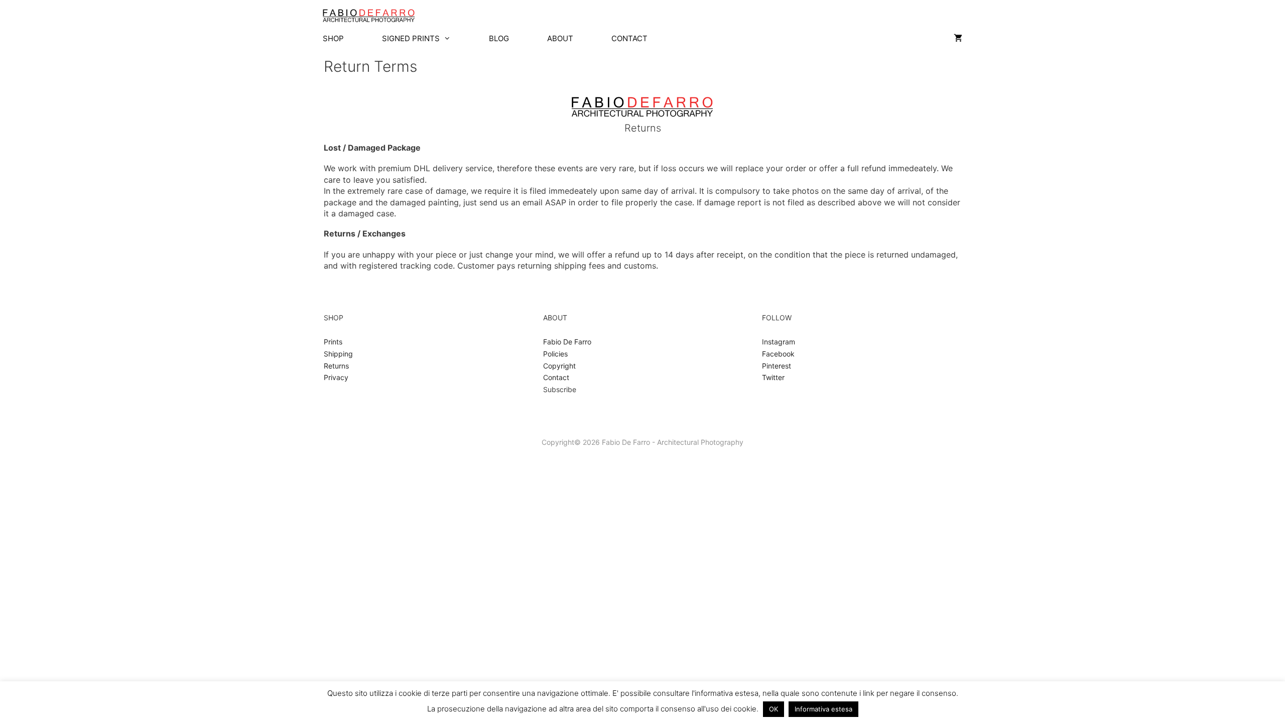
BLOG (499, 38)
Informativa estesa (823, 709)
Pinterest (776, 366)
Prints (333, 341)
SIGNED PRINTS (411, 38)
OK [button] (773, 709)
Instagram (778, 341)
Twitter (773, 377)
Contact (556, 377)
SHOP (333, 38)
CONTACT (629, 38)
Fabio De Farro (567, 341)
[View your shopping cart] (958, 38)
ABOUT (560, 38)
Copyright (559, 366)
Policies (555, 353)
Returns (336, 366)
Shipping (338, 353)
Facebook (778, 353)
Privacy (336, 377)
